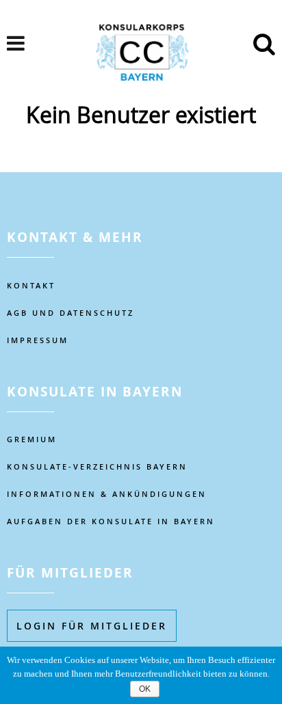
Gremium (32, 439)
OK (145, 689)
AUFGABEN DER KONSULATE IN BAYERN (111, 521)
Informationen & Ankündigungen (107, 494)
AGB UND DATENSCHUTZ (70, 313)
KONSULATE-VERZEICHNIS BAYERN (97, 466)
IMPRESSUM (37, 340)
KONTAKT (31, 285)
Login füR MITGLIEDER (91, 625)
